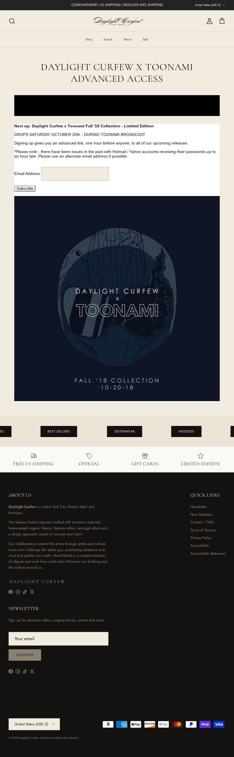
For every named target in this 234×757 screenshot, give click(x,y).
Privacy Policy (200, 537)
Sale (145, 39)
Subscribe (25, 654)
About (128, 39)
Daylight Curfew (28, 738)
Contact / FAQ (201, 522)
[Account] (208, 21)
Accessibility (199, 545)
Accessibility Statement (207, 553)
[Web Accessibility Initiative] (2, 750)
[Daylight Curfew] (117, 21)
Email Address (27, 173)
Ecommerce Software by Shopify (59, 738)
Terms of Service (203, 530)
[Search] (12, 21)
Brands (108, 39)
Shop (89, 39)
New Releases (201, 514)
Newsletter (198, 506)
